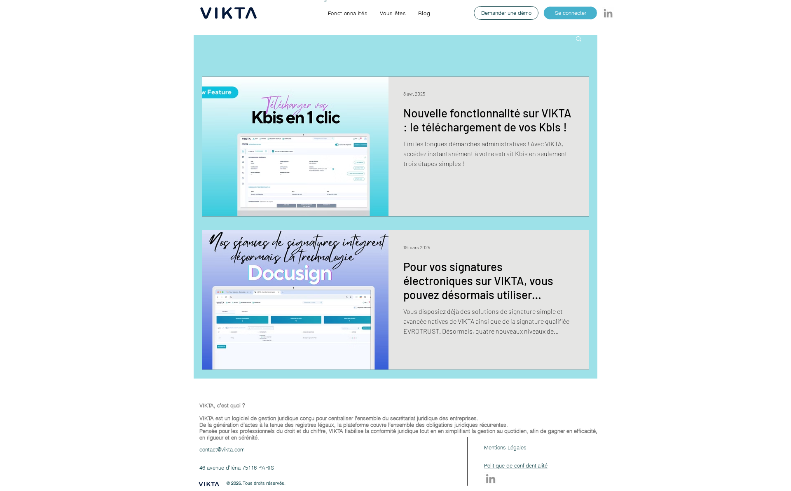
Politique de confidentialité (516, 465)
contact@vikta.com (222, 449)
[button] (347, 13)
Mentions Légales (505, 447)
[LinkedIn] (608, 13)
